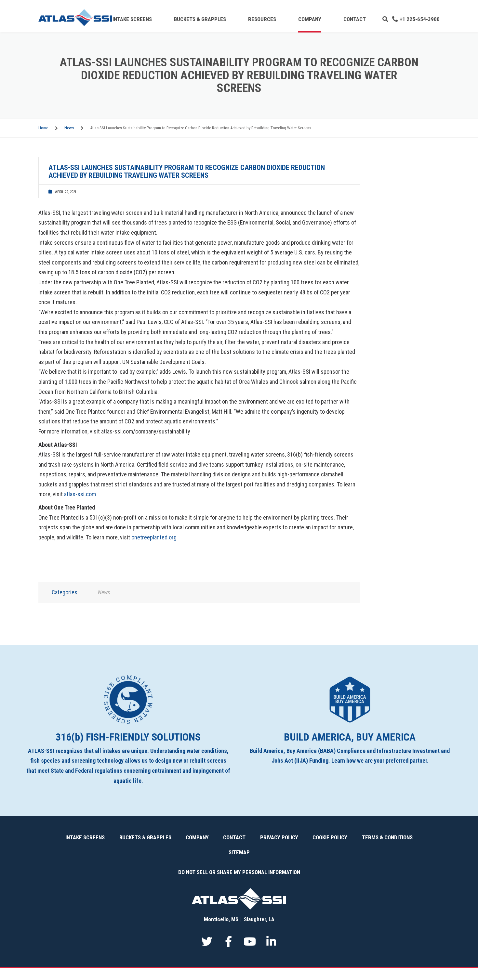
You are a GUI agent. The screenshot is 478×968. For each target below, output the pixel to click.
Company (309, 19)
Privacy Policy (279, 837)
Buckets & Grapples (200, 19)
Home (43, 127)
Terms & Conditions (387, 837)
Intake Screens (132, 19)
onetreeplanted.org (154, 537)
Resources (262, 19)
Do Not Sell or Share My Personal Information (239, 872)
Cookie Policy (329, 837)
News (69, 127)
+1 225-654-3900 (420, 19)
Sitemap (239, 852)
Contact (354, 19)
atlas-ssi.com (80, 494)
